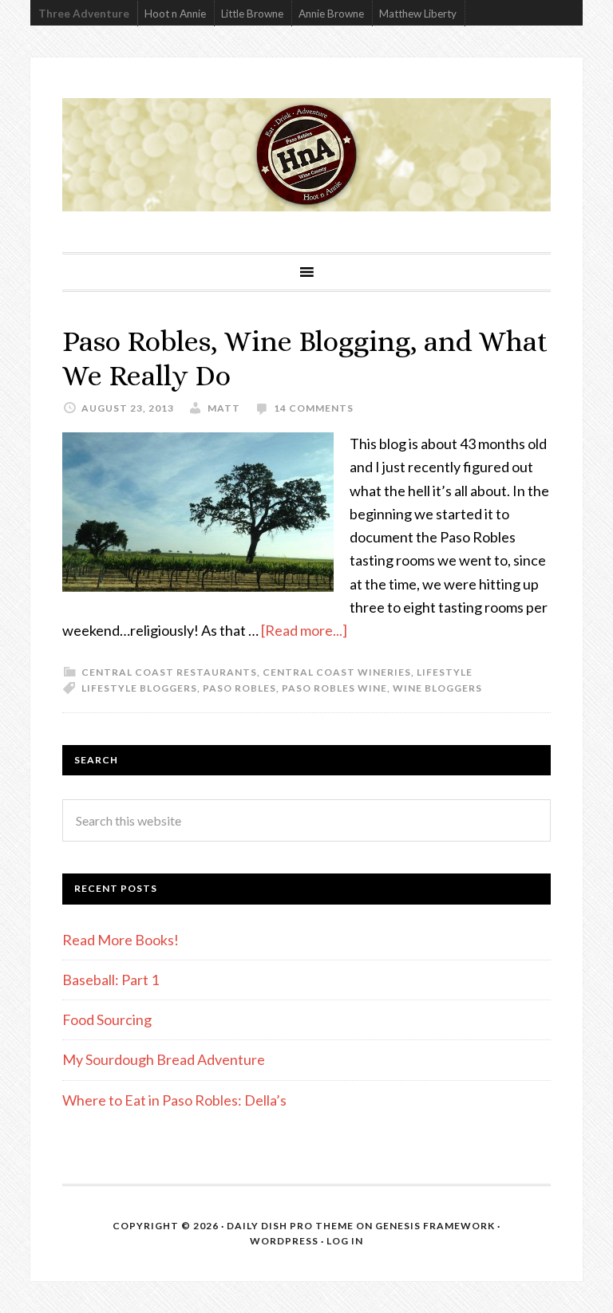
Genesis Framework (435, 1226)
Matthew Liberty (418, 13)
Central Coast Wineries (337, 672)
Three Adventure (83, 13)
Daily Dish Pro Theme (290, 1226)
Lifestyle (445, 672)
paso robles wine (334, 688)
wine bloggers (437, 688)
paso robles (239, 688)
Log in (344, 1241)
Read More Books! (120, 939)
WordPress (284, 1241)
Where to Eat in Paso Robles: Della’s (175, 1100)
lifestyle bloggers (139, 688)
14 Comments (314, 408)
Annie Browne (331, 13)
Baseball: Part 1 (110, 979)
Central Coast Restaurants (169, 672)
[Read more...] (304, 630)
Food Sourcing (107, 1019)
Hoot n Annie (175, 13)
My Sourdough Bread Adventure (163, 1059)
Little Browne (252, 13)
